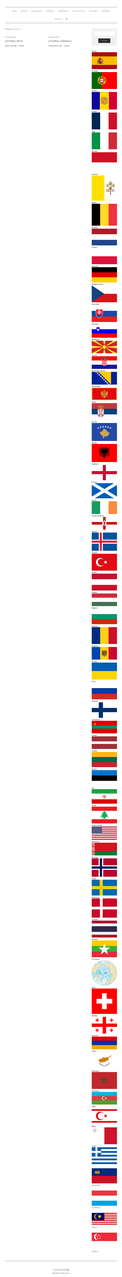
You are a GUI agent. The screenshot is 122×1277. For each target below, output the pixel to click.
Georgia (94, 1016)
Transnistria (96, 720)
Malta (94, 1126)
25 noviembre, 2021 (10, 37)
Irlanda (94, 500)
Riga (15, 46)
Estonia (94, 769)
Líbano (94, 805)
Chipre (94, 1051)
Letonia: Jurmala (59, 41)
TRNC (94, 1106)
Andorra (95, 91)
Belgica (94, 203)
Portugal (95, 71)
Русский (93, 11)
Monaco (94, 151)
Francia (94, 111)
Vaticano (95, 174)
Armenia (95, 1035)
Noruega (95, 857)
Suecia (94, 879)
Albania (94, 443)
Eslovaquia (95, 304)
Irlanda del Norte (98, 516)
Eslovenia (95, 324)
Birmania (95, 939)
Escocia (94, 482)
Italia (93, 131)
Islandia (94, 531)
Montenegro (96, 386)
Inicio (14, 11)
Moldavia (95, 646)
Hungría (94, 592)
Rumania (95, 626)
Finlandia (95, 701)
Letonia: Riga (14, 41)
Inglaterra (95, 464)
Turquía (94, 553)
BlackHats (106, 11)
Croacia (94, 355)
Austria (94, 572)
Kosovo (94, 422)
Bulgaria (94, 608)
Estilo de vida (78, 11)
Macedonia (95, 339)
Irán (93, 788)
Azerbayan (95, 1091)
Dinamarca (95, 897)
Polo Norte (95, 959)
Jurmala (50, 46)
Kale (67, 1270)
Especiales (36, 11)
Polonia (94, 247)
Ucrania (94, 661)
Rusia (93, 681)
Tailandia (95, 919)
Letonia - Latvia (9, 46)
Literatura (62, 11)
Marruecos (95, 1071)
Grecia (94, 1146)
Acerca (58, 19)
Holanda (95, 227)
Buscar (104, 40)
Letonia (94, 735)
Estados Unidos (97, 825)
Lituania (94, 751)
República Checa (97, 284)
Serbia (94, 402)
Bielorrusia (95, 842)
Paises (23, 11)
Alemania (95, 266)
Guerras (49, 11)
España (94, 51)
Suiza (93, 987)
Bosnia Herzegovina (98, 371)
